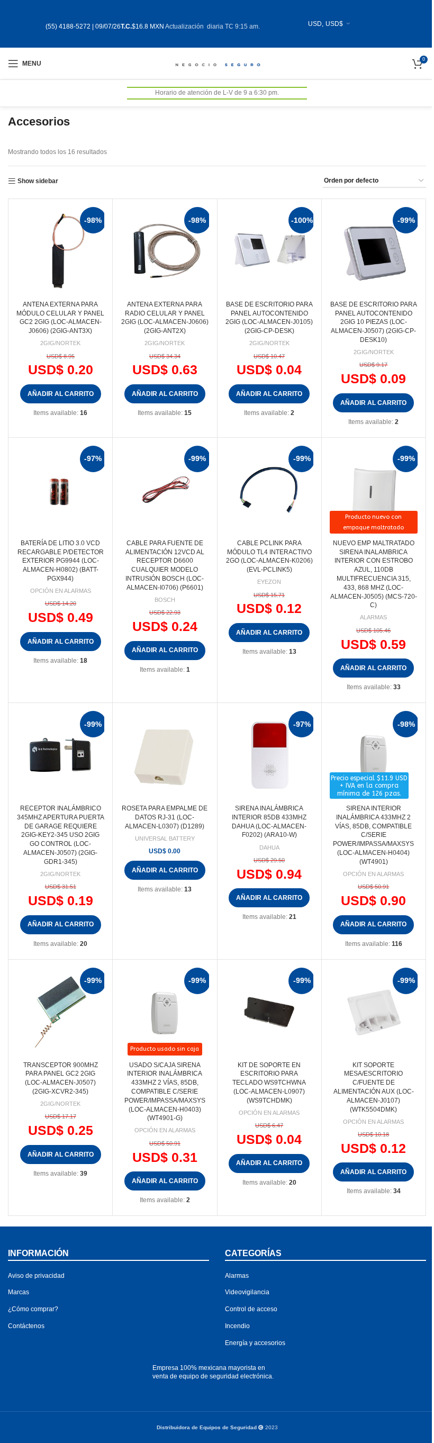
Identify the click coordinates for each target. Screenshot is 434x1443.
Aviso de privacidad (36, 1275)
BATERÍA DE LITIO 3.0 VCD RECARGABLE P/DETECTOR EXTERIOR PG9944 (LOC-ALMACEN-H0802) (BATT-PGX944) (60, 560)
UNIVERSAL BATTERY (165, 838)
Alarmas (237, 1275)
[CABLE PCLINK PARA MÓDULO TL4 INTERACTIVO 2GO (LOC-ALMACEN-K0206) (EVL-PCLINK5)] (269, 490)
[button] (60, 393)
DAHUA (269, 847)
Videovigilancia (247, 1292)
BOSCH (165, 600)
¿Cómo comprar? (33, 1309)
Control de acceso (251, 1309)
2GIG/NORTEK (60, 343)
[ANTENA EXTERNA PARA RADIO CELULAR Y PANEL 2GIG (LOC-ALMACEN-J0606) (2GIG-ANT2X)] (165, 251)
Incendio (237, 1326)
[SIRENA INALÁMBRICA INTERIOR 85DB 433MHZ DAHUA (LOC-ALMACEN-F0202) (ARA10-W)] (269, 755)
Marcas (18, 1292)
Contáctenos (26, 1326)
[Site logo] (217, 63)
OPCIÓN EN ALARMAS (60, 591)
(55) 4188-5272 (68, 26)
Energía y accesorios (255, 1343)
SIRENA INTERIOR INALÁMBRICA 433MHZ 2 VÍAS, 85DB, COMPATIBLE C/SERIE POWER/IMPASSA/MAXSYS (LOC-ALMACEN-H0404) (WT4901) (373, 835)
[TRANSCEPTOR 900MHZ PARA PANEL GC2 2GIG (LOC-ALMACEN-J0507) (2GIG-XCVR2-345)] (60, 1012)
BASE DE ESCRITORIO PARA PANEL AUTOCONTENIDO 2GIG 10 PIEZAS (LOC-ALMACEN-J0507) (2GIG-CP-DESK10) (373, 322)
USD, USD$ (325, 24)
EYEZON (269, 582)
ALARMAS (373, 617)
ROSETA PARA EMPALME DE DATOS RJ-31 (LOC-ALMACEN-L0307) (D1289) (164, 817)
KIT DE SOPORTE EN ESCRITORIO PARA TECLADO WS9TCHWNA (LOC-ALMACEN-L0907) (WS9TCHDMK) (269, 1082)
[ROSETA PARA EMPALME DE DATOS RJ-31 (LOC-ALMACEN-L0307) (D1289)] (165, 755)
